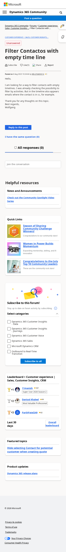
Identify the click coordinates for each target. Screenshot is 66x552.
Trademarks (10, 532)
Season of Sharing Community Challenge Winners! (37, 228)
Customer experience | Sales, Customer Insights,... (27, 37)
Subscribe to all (33, 361)
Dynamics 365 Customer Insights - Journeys (29, 329)
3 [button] (46, 74)
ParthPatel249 (29, 412)
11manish (27, 388)
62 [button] (41, 412)
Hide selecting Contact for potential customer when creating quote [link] (30, 449)
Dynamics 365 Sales (22, 341)
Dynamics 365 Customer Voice (28, 335)
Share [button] (38, 65)
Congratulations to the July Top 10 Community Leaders (40, 263)
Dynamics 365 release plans (22, 473)
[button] (61, 12)
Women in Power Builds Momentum (38, 245)
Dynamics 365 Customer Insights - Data (29, 322)
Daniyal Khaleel (30, 399)
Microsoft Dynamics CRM (25, 346)
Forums (33, 25)
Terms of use (11, 527)
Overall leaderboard (52, 424)
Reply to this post (18, 127)
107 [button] (37, 388)
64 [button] (43, 399)
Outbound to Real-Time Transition (24, 352)
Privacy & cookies (13, 522)
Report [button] (51, 65)
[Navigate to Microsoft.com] (12, 4)
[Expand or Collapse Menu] (4, 12)
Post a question (33, 18)
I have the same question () (22, 136)
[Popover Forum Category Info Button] (56, 308)
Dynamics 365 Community (28, 12)
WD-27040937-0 (38, 74)
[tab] (29, 148)
